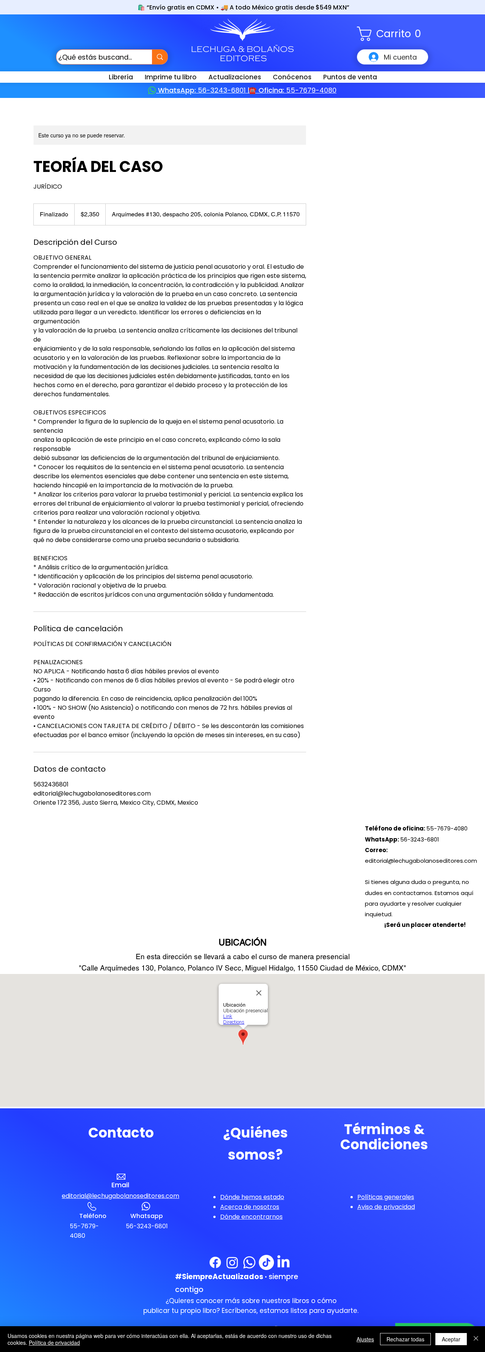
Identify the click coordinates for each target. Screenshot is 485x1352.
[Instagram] (232, 1262)
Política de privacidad (54, 1342)
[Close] (475, 1339)
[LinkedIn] (283, 1262)
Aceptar (451, 1339)
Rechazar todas (405, 1339)
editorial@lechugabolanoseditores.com (421, 861)
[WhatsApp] (249, 1262)
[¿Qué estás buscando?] (159, 57)
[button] (392, 34)
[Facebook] (215, 1262)
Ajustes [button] (365, 1339)
